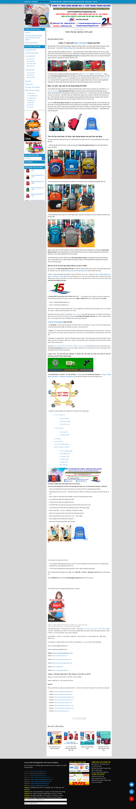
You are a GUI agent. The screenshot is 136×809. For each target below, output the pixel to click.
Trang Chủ (27, 1)
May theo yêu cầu (44, 1)
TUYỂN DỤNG (88, 1)
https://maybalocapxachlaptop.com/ (63, 694)
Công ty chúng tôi (76, 314)
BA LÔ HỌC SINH (31, 63)
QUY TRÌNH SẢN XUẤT (56, 1)
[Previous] (47, 743)
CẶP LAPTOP (30, 75)
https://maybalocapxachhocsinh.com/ (64, 699)
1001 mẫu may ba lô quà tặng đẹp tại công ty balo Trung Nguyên (33, 37)
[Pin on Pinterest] (82, 718)
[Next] (111, 743)
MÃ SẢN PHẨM (80, 1)
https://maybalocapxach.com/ (60, 655)
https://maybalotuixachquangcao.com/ (64, 705)
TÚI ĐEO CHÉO (31, 93)
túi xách (87, 74)
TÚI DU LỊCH (29, 84)
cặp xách (55, 91)
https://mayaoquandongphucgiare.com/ (62, 663)
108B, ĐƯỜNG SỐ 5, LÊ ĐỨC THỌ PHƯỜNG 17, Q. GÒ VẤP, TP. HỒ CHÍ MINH (79, 642)
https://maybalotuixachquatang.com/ (62, 659)
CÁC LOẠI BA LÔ (30, 56)
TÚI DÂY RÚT (30, 105)
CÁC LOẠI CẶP (29, 70)
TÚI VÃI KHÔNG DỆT (32, 95)
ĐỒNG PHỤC (102, 628)
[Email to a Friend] (79, 718)
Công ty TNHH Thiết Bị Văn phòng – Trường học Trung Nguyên (69, 346)
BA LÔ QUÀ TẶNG (30, 50)
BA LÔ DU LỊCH (31, 59)
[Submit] (43, 158)
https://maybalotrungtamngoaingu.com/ (64, 697)
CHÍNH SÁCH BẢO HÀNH (69, 1)
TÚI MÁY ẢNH (30, 102)
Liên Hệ (95, 1)
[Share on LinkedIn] (85, 718)
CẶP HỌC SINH (31, 77)
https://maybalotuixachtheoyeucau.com (64, 708)
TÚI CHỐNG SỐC (31, 98)
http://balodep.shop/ (58, 666)
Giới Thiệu (34, 1)
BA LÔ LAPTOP (31, 61)
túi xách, (50, 91)
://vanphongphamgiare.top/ (62, 670)
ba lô (82, 74)
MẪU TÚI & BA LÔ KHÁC (32, 90)
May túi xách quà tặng (31, 42)
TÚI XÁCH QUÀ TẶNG (31, 53)
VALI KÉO (28, 81)
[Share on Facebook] (73, 718)
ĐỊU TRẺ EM (30, 107)
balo (62, 78)
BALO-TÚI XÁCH (80, 43)
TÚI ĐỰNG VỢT (31, 100)
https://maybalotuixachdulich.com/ (63, 702)
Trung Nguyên (98, 74)
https (54, 670)
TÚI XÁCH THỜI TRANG (32, 87)
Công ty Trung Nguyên (55, 322)
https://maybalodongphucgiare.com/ (63, 653)
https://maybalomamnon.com (62, 711)
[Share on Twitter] (76, 718)
